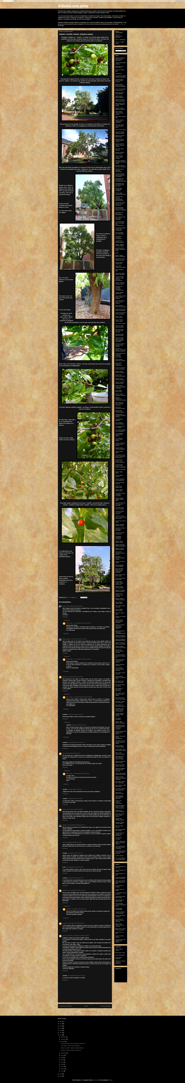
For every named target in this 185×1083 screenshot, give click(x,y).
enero (62, 1071)
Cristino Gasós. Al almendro (119, 886)
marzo (62, 1066)
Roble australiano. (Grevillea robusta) (119, 746)
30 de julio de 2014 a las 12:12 (74, 789)
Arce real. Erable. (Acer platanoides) (119, 233)
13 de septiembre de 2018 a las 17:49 (77, 890)
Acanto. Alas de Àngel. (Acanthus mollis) (120, 89)
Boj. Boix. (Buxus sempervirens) (119, 263)
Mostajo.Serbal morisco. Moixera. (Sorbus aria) (119, 583)
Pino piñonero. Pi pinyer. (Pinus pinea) (120, 705)
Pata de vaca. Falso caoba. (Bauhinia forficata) (120, 661)
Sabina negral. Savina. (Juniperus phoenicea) (120, 774)
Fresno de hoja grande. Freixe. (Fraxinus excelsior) (119, 461)
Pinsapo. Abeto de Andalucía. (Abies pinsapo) (119, 714)
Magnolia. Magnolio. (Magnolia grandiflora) (120, 545)
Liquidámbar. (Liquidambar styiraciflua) (118, 537)
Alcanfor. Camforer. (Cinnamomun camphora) (119, 121)
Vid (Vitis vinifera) (119, 855)
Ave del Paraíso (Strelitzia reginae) (119, 241)
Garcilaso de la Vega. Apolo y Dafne (120, 897)
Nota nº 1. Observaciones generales (118, 36)
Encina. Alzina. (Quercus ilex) (118, 391)
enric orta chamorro (67, 935)
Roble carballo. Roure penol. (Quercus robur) (120, 750)
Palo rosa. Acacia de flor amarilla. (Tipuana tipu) (120, 656)
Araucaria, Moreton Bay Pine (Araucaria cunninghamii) (120, 175)
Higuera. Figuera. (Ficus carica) (119, 490)
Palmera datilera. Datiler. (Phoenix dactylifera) (119, 621)
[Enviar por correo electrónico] (81, 597)
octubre (63, 1041)
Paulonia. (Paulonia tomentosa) (119, 665)
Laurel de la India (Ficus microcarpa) (119, 508)
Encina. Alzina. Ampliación (118, 958)
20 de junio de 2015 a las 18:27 (74, 798)
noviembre (63, 1039)
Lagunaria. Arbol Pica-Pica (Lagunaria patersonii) (120, 504)
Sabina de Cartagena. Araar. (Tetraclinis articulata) (120, 769)
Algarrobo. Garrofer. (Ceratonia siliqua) (120, 132)
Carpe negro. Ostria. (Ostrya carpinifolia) (120, 274)
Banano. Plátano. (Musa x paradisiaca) (120, 256)
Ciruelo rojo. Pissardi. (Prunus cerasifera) (120, 368)
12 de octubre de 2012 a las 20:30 (82, 659)
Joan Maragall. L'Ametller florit (118, 909)
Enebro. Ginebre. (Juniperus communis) (120, 394)
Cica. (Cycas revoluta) (120, 323)
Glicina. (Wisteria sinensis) (119, 476)
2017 (61, 1023)
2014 (61, 1030)
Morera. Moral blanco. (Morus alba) (120, 579)
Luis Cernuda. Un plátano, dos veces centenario (119, 920)
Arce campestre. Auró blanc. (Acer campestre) (120, 218)
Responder (65, 616)
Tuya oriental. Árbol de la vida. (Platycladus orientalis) (120, 852)
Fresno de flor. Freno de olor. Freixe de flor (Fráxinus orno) (120, 456)
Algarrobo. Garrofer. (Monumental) (120, 136)
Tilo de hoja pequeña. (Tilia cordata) (120, 830)
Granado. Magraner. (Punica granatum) (120, 479)
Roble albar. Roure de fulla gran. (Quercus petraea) (120, 742)
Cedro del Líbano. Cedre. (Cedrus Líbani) (120, 306)
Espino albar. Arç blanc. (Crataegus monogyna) (119, 403)
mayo (62, 1062)
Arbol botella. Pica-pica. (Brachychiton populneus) (119, 185)
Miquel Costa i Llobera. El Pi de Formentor (120, 929)
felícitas (64, 676)
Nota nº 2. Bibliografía (120, 39)
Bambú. (117, 253)
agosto (62, 1055)
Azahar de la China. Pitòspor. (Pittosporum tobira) (120, 249)
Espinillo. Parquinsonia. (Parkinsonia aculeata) (120, 399)
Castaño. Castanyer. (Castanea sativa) (120, 283)
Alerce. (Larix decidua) (120, 129)
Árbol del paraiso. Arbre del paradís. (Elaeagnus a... (73, 1043)
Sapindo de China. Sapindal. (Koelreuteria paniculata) (120, 778)
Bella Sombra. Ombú (120, 952)
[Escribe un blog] (82, 597)
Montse (64, 606)
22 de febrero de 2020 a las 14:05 (81, 935)
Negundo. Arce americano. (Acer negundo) (119, 595)
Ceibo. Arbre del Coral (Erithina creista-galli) (120, 310)
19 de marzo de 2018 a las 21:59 (75, 878)
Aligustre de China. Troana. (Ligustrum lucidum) (119, 145)
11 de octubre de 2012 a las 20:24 (78, 639)
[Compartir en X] (84, 597)
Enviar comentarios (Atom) (88, 1011)
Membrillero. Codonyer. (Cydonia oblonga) (120, 558)
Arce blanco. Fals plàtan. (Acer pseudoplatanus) (119, 213)
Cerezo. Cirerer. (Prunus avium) (119, 317)
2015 (61, 1028)
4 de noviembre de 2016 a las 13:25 (73, 842)
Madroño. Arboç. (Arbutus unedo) (119, 542)
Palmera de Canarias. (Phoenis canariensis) (120, 643)
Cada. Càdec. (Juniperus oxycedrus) (120, 266)
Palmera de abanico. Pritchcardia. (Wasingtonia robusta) (120, 632)
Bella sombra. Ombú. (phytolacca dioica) (120, 259)
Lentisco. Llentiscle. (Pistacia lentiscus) (119, 525)
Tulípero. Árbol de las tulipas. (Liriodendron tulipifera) (120, 842)
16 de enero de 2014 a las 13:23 (78, 725)
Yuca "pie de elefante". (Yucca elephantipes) (120, 859)
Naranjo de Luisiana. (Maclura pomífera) (120, 591)
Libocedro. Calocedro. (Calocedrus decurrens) (120, 529)
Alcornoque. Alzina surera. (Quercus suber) (119, 126)
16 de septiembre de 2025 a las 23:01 (76, 975)
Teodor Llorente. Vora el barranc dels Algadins (120, 940)
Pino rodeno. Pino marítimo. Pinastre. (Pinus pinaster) (119, 710)
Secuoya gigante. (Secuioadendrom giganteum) (119, 797)
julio (62, 1057)
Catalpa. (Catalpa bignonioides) (119, 293)
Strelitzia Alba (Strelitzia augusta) (119, 819)
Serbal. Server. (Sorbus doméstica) (119, 811)
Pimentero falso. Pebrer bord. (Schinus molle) (120, 677)
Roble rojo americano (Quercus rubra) (120, 762)
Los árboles (122, 24)
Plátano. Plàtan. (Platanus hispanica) (120, 722)
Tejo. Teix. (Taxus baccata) (119, 826)
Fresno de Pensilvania (120, 469)
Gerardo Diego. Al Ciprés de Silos (119, 900)
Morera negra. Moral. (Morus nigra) (120, 575)
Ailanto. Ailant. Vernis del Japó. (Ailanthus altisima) (120, 104)
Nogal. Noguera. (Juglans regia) (119, 603)
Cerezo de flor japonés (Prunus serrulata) (120, 313)
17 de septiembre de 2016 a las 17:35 (76, 825)
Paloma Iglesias (66, 639)
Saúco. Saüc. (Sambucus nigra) (119, 793)
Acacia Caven (118, 73)
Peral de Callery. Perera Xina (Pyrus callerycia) (119, 669)
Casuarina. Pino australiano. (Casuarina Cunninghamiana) (119, 288)
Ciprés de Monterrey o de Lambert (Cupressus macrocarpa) (120, 355)
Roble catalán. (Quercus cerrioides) (120, 753)
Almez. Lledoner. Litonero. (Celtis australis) (119, 157)
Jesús (64, 753)
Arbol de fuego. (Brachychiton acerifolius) (118, 189)
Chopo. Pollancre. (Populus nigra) (119, 320)
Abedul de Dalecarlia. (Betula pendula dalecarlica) (120, 59)
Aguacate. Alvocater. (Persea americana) (120, 100)
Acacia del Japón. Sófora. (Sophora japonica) (119, 80)
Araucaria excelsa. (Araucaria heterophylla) (119, 170)
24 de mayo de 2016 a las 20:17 (75, 809)
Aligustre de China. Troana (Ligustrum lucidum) (119, 140)
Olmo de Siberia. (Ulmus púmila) (119, 610)
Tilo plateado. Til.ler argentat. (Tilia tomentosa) (119, 834)
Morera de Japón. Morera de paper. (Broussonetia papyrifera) (119, 570)
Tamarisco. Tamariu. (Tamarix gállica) (120, 823)
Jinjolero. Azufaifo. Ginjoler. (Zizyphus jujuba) (72, 1047)
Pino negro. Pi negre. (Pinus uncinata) (120, 702)
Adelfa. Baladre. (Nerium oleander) (119, 97)
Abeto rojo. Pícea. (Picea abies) (119, 67)
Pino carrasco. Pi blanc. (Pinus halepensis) (119, 689)
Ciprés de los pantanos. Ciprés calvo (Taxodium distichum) (120, 350)
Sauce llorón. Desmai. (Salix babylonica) (120, 789)
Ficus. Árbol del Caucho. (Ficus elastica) (118, 439)
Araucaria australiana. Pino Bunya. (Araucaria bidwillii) (120, 162)
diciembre (63, 1037)
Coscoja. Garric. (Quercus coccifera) (119, 379)
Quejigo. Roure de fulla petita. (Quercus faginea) (120, 732)
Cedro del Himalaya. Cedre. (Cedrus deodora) (120, 302)
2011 (61, 1073)
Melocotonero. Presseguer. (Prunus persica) (120, 553)
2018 (61, 1021)
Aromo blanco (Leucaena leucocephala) (118, 237)
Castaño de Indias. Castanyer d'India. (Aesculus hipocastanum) (119, 278)
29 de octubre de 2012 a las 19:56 (75, 676)
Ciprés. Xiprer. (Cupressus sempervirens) (118, 364)
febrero (63, 1068)
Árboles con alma (73, 6)
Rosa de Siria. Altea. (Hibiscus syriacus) (120, 765)
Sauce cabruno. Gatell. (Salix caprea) (120, 786)
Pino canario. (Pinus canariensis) (120, 685)
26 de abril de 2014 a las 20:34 (81, 773)
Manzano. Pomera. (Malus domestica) (119, 549)
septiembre (64, 1053)
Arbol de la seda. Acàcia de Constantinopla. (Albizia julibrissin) (119, 198)
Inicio (86, 1006)
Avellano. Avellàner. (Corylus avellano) (119, 245)
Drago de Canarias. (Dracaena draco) (119, 382)
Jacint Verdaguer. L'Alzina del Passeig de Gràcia (120, 905)
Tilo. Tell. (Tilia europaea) (118, 838)
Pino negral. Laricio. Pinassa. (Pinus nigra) (120, 698)
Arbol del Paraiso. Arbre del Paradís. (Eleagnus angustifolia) (120, 208)
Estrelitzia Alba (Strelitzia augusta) (119, 411)
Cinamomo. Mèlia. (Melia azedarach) (119, 326)
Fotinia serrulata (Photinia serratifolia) (120, 448)
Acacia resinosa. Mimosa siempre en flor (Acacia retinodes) (120, 85)
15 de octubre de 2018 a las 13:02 (76, 923)
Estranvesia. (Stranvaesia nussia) (120, 408)
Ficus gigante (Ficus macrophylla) (120, 427)
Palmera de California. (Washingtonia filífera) (120, 636)
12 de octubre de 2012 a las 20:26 (82, 623)
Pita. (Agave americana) (118, 719)
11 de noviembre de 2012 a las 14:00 (83, 696)
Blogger (110, 1080)
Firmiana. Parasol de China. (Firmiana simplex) (120, 444)
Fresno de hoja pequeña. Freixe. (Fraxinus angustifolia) (120, 466)
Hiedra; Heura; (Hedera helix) (118, 487)
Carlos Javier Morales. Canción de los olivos (120, 878)
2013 (61, 1032)
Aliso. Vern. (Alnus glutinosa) (119, 149)
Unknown (65, 809)
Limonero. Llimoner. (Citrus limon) (120, 533)
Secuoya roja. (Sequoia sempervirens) (118, 802)
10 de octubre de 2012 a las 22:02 (75, 606)
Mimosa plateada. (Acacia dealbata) (119, 565)
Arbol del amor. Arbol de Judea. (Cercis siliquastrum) (120, 204)
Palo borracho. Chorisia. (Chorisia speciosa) (119, 651)
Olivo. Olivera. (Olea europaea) (120, 606)
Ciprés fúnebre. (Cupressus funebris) (120, 360)
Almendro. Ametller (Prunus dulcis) (119, 153)
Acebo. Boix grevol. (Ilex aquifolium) (119, 93)
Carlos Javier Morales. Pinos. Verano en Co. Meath (120, 882)
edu (63, 842)
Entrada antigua (106, 1006)
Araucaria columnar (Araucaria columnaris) (120, 166)
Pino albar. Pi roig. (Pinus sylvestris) (119, 681)
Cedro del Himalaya (119, 955)
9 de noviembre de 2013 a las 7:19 (75, 742)
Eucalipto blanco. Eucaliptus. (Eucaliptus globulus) (120, 415)
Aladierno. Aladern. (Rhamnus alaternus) (120, 109)
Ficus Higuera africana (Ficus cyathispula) (120, 430)
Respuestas (67, 620)
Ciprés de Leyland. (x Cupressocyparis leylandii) (120, 345)
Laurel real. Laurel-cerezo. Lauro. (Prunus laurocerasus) (120, 517)
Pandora (65, 825)
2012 (61, 1035)
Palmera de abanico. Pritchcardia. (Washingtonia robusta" (120, 626)
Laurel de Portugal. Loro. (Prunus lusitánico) (119, 512)
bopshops (95, 1080)
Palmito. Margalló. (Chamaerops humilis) (120, 647)
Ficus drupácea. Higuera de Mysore (119, 423)
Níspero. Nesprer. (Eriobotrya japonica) (120, 599)
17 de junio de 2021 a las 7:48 (79, 908)
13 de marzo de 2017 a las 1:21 (74, 853)
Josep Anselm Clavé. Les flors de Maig (120, 912)
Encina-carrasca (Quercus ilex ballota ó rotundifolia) (120, 387)
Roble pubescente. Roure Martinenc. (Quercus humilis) (119, 757)
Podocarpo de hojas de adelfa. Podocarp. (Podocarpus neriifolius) (120, 727)
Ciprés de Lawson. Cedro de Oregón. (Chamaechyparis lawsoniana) (119, 339)
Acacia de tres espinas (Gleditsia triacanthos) (120, 76)
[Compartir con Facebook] (85, 597)
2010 (61, 1076)
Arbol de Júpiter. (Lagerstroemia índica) (120, 193)
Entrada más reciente (65, 1006)
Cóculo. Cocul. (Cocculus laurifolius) (120, 375)
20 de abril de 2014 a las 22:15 (73, 753)
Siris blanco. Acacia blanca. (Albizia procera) (119, 815)
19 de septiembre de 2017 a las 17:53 (74, 867)
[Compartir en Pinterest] (86, 597)
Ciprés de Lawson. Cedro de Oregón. (119, 335)
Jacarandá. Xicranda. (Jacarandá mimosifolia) (120, 494)
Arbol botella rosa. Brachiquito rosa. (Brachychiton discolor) (120, 180)
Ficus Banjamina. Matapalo (119, 420)
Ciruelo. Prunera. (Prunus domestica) (119, 372)
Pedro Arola (69, 623)
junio (62, 1059)
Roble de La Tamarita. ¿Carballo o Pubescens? (120, 962)
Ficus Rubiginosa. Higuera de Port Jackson (119, 434)
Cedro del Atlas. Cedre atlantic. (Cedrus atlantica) (120, 297)
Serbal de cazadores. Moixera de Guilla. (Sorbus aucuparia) (120, 806)
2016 (61, 1026)
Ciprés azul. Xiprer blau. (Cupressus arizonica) (119, 330)
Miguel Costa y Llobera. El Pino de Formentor (119, 925)
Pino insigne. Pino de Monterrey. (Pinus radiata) (120, 694)
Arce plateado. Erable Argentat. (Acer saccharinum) (120, 229)
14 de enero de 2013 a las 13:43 (75, 714)
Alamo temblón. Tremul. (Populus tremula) (119, 113)
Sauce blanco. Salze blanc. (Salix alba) (120, 782)
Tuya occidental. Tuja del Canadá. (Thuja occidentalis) (120, 847)
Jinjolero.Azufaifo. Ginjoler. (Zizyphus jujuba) (119, 499)
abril (62, 1064)
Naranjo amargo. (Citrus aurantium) (119, 587)
